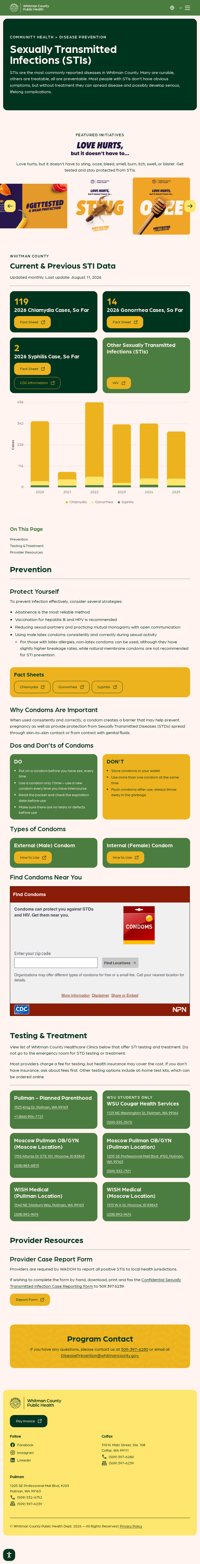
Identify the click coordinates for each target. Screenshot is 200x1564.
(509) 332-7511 (119, 1170)
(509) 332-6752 (29, 1497)
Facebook (25, 1444)
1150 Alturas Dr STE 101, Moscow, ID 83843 (49, 1155)
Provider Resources (26, 552)
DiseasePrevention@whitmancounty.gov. (100, 1355)
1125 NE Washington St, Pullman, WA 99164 (142, 1112)
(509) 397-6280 (121, 1456)
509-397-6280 (134, 1349)
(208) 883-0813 (26, 1165)
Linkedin (24, 1460)
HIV (116, 382)
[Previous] (10, 206)
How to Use (29, 857)
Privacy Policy (131, 1526)
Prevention (19, 539)
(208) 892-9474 (26, 1214)
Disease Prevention (83, 37)
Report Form (27, 1299)
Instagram (25, 1452)
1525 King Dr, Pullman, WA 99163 (41, 1106)
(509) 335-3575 (119, 1121)
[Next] (190, 206)
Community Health (32, 37)
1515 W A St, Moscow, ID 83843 (132, 1204)
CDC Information (34, 382)
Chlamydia (29, 686)
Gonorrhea (67, 686)
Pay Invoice (25, 1420)
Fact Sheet (29, 321)
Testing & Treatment (26, 545)
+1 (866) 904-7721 (28, 1116)
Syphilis (103, 686)
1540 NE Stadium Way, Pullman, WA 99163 (49, 1204)
